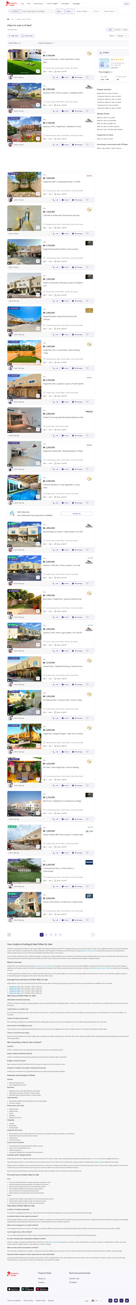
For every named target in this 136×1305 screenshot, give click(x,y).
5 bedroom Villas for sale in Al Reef (109, 99)
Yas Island (95, 1159)
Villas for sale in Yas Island (106, 118)
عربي (87, 1300)
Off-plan (117, 30)
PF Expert (73, 1282)
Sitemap (51, 1300)
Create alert (28, 36)
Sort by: (111, 36)
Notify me (77, 514)
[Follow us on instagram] (110, 1300)
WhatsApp (78, 77)
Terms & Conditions (14, 1300)
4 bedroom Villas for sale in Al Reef (109, 108)
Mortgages (76, 4)
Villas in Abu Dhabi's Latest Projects (109, 148)
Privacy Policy (28, 1300)
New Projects (38, 4)
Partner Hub (74, 1278)
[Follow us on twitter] (121, 1300)
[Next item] (126, 72)
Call (56, 77)
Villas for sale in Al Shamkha (106, 121)
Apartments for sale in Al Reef (107, 93)
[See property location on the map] (38, 71)
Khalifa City (97, 1162)
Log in (126, 4)
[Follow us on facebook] (116, 1300)
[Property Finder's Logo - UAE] (11, 3)
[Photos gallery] (24, 62)
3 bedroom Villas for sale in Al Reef (109, 96)
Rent (28, 4)
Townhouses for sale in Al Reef (107, 105)
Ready (125, 30)
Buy (22, 4)
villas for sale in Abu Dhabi (90, 951)
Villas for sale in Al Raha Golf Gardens (110, 129)
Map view (14, 36)
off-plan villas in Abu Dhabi (52, 1242)
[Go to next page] (93, 935)
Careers (41, 1282)
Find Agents (65, 4)
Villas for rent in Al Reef (105, 139)
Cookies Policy (40, 1300)
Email (66, 77)
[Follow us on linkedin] (127, 1300)
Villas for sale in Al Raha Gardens (108, 126)
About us (41, 1278)
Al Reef (15, 11)
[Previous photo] (9, 62)
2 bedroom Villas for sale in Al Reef (109, 102)
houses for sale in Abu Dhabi (43, 966)
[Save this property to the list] (87, 77)
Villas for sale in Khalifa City (106, 123)
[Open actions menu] (92, 77)
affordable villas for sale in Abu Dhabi (101, 968)
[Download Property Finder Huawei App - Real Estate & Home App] (42, 1289)
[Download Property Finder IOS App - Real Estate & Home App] (13, 1289)
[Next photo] (39, 62)
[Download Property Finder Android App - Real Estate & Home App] (27, 1289)
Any (110, 30)
